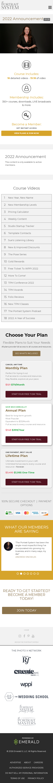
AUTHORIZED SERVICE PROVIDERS (26, 768)
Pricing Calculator (16, 212)
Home (26, 630)
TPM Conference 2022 (19, 282)
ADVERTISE (15, 762)
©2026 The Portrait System (26, 642)
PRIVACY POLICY (36, 778)
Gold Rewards (14, 261)
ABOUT (27, 762)
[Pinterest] (28, 636)
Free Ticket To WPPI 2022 (21, 268)
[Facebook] (24, 636)
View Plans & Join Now (26, 133)
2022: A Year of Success (20, 318)
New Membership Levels (20, 205)
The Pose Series (15, 254)
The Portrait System (10, 5)
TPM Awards (14, 290)
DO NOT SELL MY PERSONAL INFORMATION (26, 773)
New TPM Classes (16, 304)
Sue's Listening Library (19, 240)
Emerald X (18, 751)
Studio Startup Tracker (19, 226)
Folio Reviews (14, 297)
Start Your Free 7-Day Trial (26, 394)
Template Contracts (18, 233)
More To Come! (15, 275)
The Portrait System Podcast (23, 311)
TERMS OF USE (17, 778)
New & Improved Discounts (22, 247)
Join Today (26, 610)
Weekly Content (15, 219)
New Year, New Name (19, 197)
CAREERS (38, 762)
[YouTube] (33, 636)
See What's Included (26, 353)
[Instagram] (20, 636)
